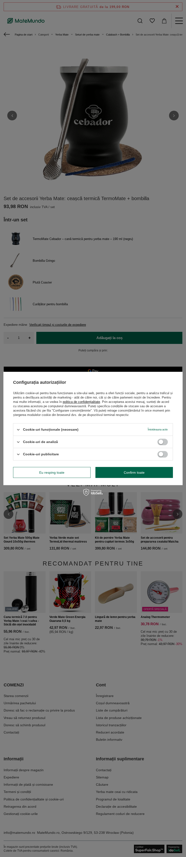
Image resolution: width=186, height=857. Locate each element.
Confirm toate (134, 472)
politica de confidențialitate (81, 402)
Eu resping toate (51, 472)
